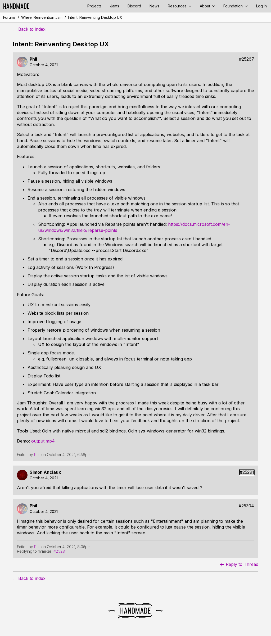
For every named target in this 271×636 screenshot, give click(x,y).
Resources (178, 6)
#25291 (247, 472)
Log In (261, 6)
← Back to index (29, 29)
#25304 (246, 505)
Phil (33, 59)
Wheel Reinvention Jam (41, 17)
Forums (9, 17)
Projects (94, 6)
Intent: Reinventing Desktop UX (95, 17)
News (154, 6)
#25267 (246, 59)
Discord (134, 6)
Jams (114, 6)
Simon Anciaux (45, 472)
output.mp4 (43, 441)
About (205, 6)
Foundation (233, 6)
